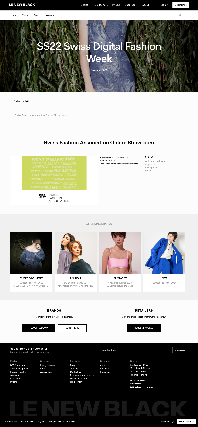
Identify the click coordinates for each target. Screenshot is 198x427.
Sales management (19, 369)
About (103, 365)
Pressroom (105, 372)
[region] (99, 421)
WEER (148, 171)
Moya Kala (150, 165)
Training (74, 369)
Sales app (15, 375)
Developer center (78, 379)
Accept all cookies (186, 421)
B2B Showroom (18, 365)
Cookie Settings (167, 421)
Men (14, 15)
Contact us (75, 372)
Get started (181, 5)
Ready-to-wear (47, 365)
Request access (144, 328)
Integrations (16, 379)
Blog (72, 365)
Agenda (50, 15)
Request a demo (38, 328)
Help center (76, 382)
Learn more (72, 328)
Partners (104, 369)
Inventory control (18, 372)
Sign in (164, 5)
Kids (36, 15)
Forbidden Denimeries (155, 162)
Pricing (116, 5)
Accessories (46, 372)
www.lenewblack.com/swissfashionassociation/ (123, 164)
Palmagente (151, 168)
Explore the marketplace (82, 375)
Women (25, 15)
